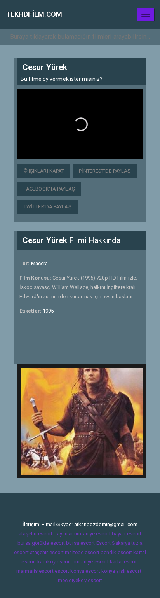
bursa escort (80, 543)
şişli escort (128, 571)
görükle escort (48, 543)
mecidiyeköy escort (80, 580)
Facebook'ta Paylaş (49, 189)
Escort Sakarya (113, 543)
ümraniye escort (91, 562)
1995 (48, 311)
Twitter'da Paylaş (47, 207)
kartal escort (124, 562)
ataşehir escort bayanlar (46, 534)
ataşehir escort (47, 552)
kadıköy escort (54, 562)
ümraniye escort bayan (99, 534)
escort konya (69, 571)
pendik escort (116, 552)
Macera (39, 263)
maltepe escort (82, 552)
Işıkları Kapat (46, 171)
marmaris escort (35, 571)
